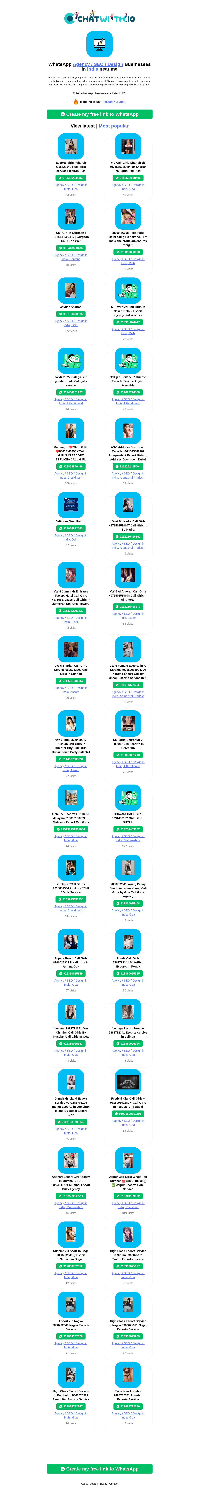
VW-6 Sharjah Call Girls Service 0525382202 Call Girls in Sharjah (71, 669)
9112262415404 (130, 466)
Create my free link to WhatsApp (102, 114)
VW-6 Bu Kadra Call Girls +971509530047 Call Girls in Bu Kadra (128, 525)
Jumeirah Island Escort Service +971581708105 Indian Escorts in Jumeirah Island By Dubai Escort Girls (71, 1106)
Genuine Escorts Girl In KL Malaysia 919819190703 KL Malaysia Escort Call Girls (71, 818)
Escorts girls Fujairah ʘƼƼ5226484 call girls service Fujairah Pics (71, 166)
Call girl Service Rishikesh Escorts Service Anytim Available (128, 381)
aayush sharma (70, 307)
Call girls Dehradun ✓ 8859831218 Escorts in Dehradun (128, 744)
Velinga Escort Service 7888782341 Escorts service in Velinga (128, 1032)
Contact (113, 1483)
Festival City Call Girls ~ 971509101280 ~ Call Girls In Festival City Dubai (128, 1102)
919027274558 (130, 392)
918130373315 (73, 314)
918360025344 (130, 1043)
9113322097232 (73, 610)
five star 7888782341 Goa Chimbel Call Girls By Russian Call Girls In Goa (71, 1032)
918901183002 (130, 1196)
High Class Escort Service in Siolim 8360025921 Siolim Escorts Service (128, 1255)
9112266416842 (130, 536)
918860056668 (130, 252)
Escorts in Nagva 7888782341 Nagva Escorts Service (70, 1325)
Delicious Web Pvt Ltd (71, 521)
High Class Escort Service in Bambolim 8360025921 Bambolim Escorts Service (70, 1395)
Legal (93, 1483)
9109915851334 (72, 899)
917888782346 (130, 1406)
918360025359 (73, 973)
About (84, 1483)
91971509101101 (130, 1113)
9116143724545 (130, 685)
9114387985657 (73, 680)
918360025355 (130, 973)
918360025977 (130, 1266)
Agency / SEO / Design (98, 64)
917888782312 (73, 1266)
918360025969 (130, 1336)
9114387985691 (73, 759)
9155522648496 (130, 177)
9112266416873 (130, 606)
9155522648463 (72, 177)
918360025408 (130, 903)
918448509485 (73, 248)
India (92, 69)
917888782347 (73, 1406)
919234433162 (130, 829)
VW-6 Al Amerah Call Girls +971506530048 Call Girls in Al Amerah (128, 595)
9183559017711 (73, 1196)
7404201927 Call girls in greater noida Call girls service (70, 381)
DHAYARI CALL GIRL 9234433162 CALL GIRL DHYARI (128, 818)
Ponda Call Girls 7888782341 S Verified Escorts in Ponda (128, 962)
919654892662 (73, 528)
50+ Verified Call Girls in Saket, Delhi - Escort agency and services (128, 311)
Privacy (102, 1483)
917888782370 (73, 1336)
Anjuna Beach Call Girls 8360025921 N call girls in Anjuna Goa (71, 962)
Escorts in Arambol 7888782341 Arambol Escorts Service (128, 1395)
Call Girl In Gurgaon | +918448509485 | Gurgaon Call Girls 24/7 (71, 237)
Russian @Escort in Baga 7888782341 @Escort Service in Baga (71, 1255)
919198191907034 (73, 829)
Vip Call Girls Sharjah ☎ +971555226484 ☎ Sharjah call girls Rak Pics (128, 166)
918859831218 (130, 755)
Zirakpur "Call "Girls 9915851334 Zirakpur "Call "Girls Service (71, 888)
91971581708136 (73, 1121)
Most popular (113, 126)
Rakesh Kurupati (113, 101)
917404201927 (73, 392)
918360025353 (73, 1043)
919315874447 (130, 322)
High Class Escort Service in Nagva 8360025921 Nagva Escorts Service (128, 1325)
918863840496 (73, 466)
